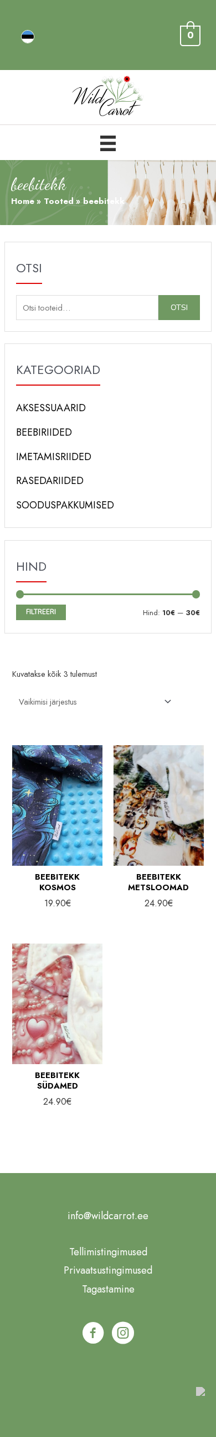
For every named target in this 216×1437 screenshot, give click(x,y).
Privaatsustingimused (108, 1270)
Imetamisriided (53, 457)
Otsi (179, 307)
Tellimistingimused (108, 1252)
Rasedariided (50, 480)
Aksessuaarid (51, 408)
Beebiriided (44, 432)
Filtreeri (41, 611)
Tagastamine (108, 1289)
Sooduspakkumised (65, 505)
